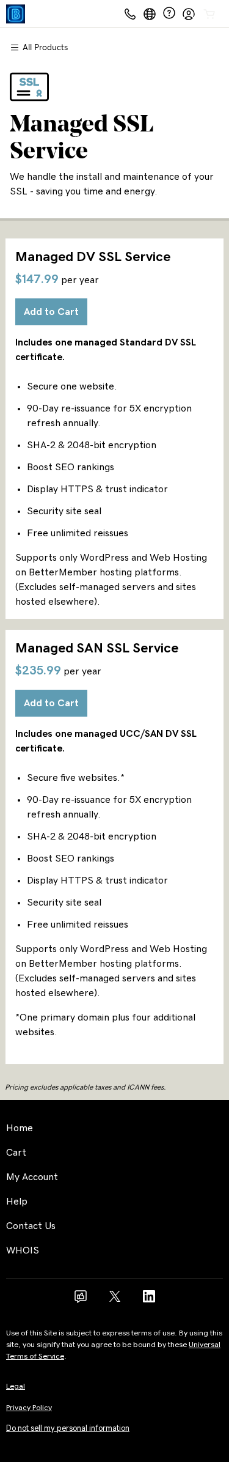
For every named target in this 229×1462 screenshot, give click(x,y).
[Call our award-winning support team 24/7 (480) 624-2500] (169, 14)
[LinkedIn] (149, 1300)
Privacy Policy (29, 1408)
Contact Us (31, 1226)
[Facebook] (80, 1300)
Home (19, 1128)
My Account (32, 1177)
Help (16, 1201)
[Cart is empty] (209, 14)
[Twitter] (114, 1300)
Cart (16, 1152)
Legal (15, 1386)
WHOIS (22, 1250)
